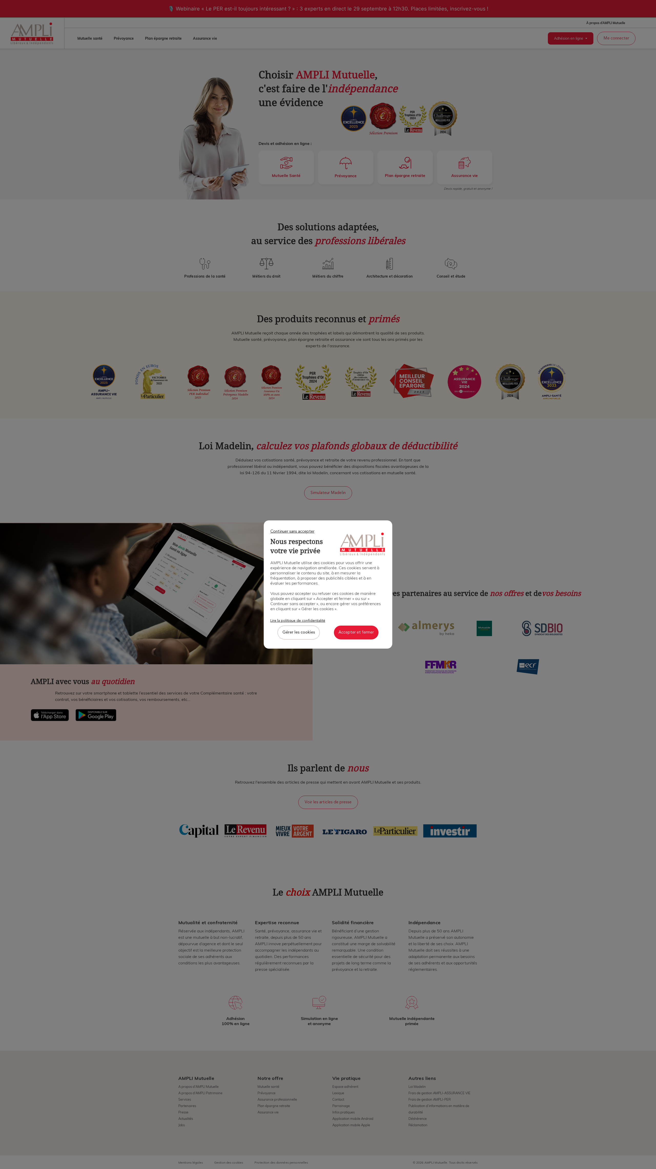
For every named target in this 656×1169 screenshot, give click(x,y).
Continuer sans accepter (292, 532)
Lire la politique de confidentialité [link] (297, 621)
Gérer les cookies (298, 632)
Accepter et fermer (356, 632)
